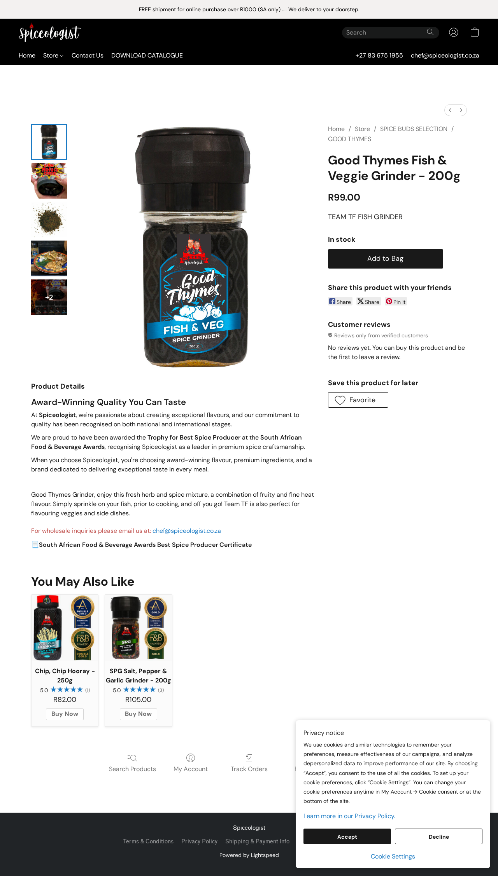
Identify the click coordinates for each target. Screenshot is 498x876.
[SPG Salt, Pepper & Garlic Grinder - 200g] (138, 628)
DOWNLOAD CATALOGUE (147, 55)
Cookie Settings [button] (393, 856)
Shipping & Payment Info (257, 841)
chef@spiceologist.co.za (187, 531)
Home (27, 55)
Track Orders (249, 769)
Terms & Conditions (148, 841)
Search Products (132, 769)
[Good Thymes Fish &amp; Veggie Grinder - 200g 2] (49, 219)
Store (51, 55)
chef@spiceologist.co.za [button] (445, 55)
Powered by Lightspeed (249, 855)
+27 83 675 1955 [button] (379, 55)
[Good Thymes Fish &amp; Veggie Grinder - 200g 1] (49, 181)
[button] (50, 32)
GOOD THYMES (349, 139)
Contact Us (87, 55)
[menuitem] (450, 110)
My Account (191, 769)
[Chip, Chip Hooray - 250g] (65, 628)
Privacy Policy (199, 841)
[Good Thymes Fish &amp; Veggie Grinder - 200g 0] (49, 142)
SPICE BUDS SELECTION (413, 129)
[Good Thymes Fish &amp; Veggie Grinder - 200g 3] (49, 258)
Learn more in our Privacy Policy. (349, 816)
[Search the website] (430, 31)
